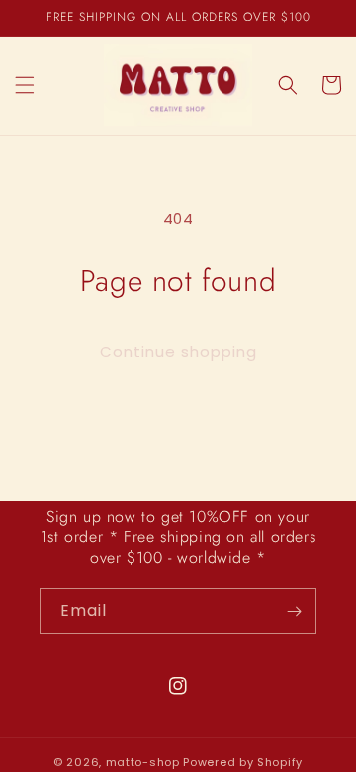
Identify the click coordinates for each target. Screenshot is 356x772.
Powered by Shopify (243, 762)
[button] (24, 85)
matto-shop (143, 762)
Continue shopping (178, 351)
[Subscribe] (293, 611)
